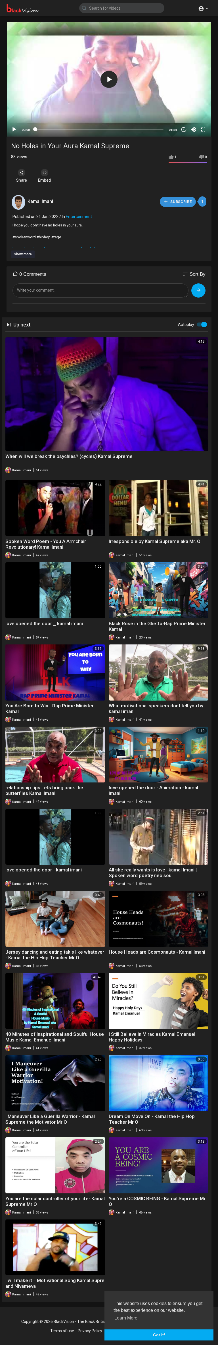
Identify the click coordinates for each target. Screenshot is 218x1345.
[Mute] (193, 129)
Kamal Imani (40, 201)
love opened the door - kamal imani (43, 870)
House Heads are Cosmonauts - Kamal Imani (157, 952)
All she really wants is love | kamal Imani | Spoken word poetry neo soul (153, 872)
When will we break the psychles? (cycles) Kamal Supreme (69, 456)
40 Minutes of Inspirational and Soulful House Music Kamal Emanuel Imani (54, 1037)
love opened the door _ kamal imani (44, 623)
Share (21, 180)
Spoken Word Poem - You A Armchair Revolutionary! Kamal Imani (45, 544)
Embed (44, 180)
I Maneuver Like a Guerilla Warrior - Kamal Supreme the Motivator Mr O (50, 1119)
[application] (109, 79)
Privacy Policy (90, 1331)
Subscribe (180, 202)
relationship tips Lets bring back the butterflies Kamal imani (44, 790)
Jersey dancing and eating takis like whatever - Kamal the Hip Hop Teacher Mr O (54, 954)
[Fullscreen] (203, 129)
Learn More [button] (125, 1318)
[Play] (14, 129)
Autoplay (186, 324)
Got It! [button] (159, 1335)
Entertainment (79, 216)
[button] (203, 8)
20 (184, 129)
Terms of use (62, 1331)
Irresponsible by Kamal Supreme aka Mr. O (154, 541)
